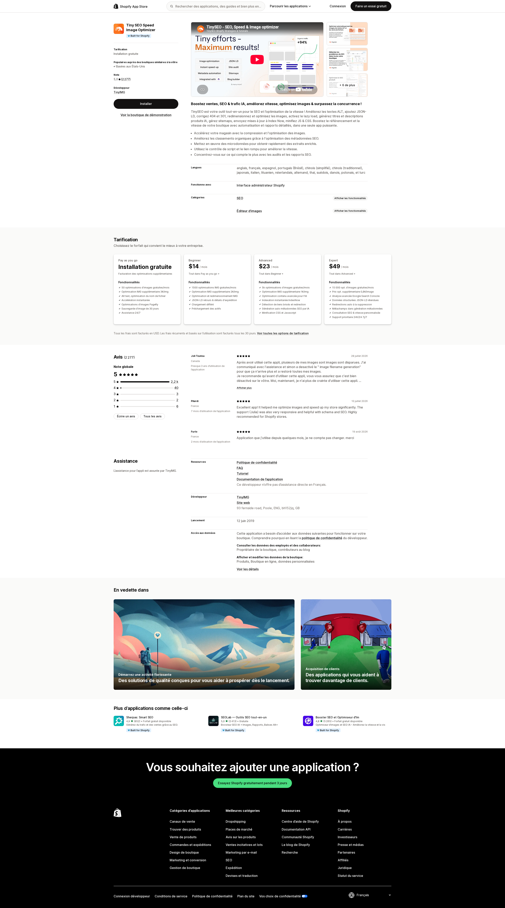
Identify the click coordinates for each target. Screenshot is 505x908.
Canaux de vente (182, 821)
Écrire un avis (126, 416)
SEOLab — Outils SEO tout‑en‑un (244, 717)
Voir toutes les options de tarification (283, 333)
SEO (240, 198)
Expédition (234, 868)
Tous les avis (152, 416)
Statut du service (350, 876)
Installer (146, 104)
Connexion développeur (132, 896)
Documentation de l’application (260, 479)
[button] (158, 724)
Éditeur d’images (249, 211)
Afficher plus (244, 387)
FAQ (240, 468)
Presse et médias (351, 845)
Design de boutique (184, 852)
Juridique (345, 868)
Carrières (345, 829)
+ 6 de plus (347, 85)
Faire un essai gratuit (370, 6)
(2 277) (126, 79)
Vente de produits (183, 837)
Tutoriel (242, 473)
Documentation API (296, 829)
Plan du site (245, 896)
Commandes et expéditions (190, 845)
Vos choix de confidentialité (280, 896)
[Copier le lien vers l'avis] (207, 356)
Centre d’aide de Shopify (300, 821)
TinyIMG (119, 92)
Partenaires (346, 852)
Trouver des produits (185, 829)
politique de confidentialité (322, 538)
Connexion (338, 6)
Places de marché (239, 829)
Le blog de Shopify (296, 845)
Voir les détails (248, 569)
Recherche (290, 852)
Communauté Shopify (298, 837)
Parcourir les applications (289, 6)
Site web (243, 503)
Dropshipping (236, 821)
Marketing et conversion (188, 860)
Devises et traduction (242, 876)
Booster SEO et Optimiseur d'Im (337, 717)
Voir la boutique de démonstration (146, 115)
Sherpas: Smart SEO (139, 717)
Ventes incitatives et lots (244, 845)
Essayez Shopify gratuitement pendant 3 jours (252, 783)
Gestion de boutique (185, 868)
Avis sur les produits (241, 837)
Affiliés (343, 860)
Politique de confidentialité (257, 462)
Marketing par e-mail (241, 852)
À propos (345, 821)
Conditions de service (171, 896)
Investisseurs (347, 837)
